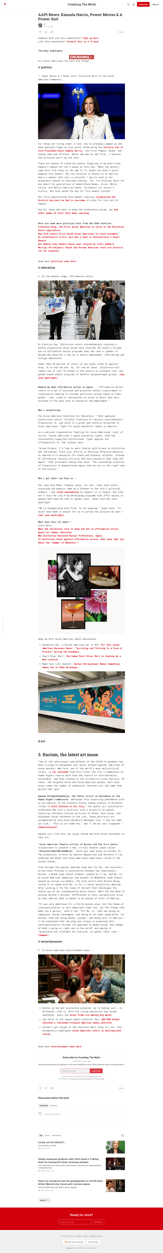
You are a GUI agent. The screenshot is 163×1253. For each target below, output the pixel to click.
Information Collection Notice (80, 1079)
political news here (63, 261)
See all (43, 1200)
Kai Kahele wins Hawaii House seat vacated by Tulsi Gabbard (76, 244)
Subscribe (143, 4)
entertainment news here (66, 1046)
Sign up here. (91, 38)
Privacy (78, 1236)
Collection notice (95, 1236)
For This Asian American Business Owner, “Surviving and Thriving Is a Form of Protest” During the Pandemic (82, 648)
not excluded (60, 771)
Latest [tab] (47, 1135)
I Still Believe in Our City (66, 806)
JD (44, 24)
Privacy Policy (99, 1079)
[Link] (35, 67)
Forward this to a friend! (83, 41)
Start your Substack (75, 1242)
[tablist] (48, 1105)
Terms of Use (93, 1076)
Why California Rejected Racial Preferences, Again (70, 535)
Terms (85, 1236)
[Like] (40, 32)
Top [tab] (40, 1135)
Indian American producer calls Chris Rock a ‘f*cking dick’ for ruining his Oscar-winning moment (68, 1160)
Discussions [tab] (56, 1135)
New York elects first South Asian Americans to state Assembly (78, 233)
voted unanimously (68, 492)
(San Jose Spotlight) (51, 515)
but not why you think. (47, 1145)
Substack (69, 1248)
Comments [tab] (43, 1105)
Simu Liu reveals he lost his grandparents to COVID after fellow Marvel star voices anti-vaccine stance (70, 1182)
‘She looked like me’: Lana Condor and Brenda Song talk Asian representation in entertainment (69, 1166)
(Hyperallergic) (48, 827)
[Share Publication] (133, 4)
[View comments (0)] (46, 32)
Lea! (52, 1171)
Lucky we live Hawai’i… (52, 1142)
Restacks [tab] (53, 1105)
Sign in (155, 4)
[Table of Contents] (2, 626)
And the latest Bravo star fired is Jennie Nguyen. (57, 1187)
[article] (81, 1147)
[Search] (128, 4)
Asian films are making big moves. (91, 1014)
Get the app (93, 1242)
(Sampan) (43, 935)
